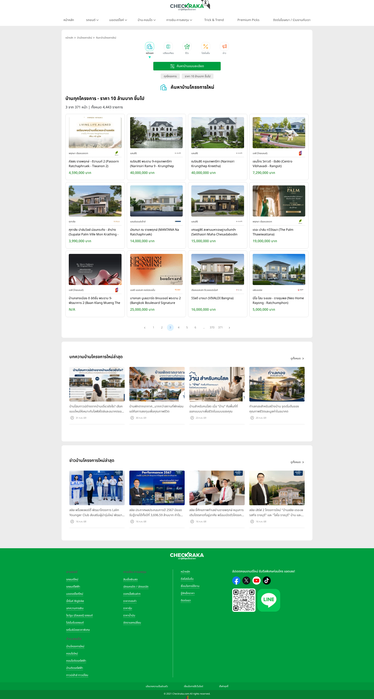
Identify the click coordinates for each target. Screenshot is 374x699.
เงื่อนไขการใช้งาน (190, 586)
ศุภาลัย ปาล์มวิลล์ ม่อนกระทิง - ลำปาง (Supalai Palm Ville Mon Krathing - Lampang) (93, 232)
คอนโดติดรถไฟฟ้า (76, 661)
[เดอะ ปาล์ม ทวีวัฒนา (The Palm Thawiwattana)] (279, 202)
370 (212, 327)
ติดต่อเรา (186, 600)
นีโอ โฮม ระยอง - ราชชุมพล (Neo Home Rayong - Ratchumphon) (278, 300)
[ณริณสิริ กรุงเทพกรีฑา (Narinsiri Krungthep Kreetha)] (217, 133)
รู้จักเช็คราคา (188, 593)
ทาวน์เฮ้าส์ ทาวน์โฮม (77, 675)
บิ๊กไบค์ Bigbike (75, 601)
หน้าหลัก (69, 20)
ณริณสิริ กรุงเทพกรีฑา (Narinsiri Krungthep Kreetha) (212, 163)
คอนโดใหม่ (72, 654)
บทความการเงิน (75, 608)
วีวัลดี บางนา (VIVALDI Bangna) (212, 298)
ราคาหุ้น (127, 608)
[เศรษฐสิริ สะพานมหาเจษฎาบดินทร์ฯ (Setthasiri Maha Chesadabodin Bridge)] (217, 202)
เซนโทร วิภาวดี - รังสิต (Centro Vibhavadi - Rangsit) (272, 163)
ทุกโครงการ (170, 76)
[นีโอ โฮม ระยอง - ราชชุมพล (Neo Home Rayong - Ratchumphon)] (279, 270)
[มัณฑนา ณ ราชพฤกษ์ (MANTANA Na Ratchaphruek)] (156, 202)
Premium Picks (248, 20)
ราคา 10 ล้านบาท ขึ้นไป (197, 76)
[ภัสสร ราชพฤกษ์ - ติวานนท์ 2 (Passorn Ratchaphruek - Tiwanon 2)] (95, 133)
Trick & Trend (214, 20)
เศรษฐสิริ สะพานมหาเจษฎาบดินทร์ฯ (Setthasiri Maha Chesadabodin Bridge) (214, 232)
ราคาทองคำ (130, 601)
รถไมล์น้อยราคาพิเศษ (78, 630)
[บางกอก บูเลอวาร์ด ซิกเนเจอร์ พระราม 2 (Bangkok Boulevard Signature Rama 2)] (156, 270)
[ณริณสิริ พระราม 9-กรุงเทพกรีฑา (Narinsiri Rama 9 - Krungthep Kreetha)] (156, 133)
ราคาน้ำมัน (129, 615)
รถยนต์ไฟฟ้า (73, 587)
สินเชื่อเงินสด (130, 579)
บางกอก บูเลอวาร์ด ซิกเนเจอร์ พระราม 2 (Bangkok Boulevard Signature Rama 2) (155, 301)
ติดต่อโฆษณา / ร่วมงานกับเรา (291, 20)
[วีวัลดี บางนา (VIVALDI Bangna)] (217, 270)
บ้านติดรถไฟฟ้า (74, 668)
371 (220, 327)
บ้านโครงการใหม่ (75, 646)
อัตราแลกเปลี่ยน (132, 623)
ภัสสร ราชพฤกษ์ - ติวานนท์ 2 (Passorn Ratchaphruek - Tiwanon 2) (94, 163)
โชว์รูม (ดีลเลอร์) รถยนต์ (79, 615)
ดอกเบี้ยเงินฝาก (131, 594)
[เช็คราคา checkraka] (187, 6)
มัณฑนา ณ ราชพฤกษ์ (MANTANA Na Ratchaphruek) (154, 232)
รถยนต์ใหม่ (72, 579)
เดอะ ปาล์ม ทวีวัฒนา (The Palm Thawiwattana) (273, 232)
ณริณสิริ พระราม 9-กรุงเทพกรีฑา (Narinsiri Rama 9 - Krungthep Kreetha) (152, 164)
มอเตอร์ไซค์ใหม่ (74, 594)
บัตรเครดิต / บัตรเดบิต (135, 587)
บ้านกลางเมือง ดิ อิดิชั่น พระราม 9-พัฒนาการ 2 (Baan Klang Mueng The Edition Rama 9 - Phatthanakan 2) (94, 301)
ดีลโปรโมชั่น (187, 579)
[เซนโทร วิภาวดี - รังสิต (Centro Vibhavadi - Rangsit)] (279, 133)
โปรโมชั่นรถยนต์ (75, 623)
